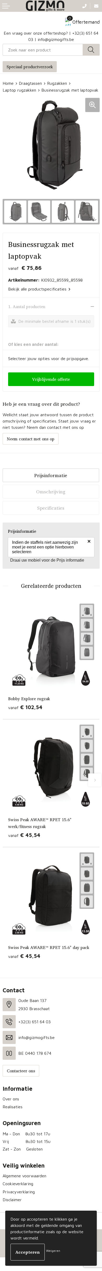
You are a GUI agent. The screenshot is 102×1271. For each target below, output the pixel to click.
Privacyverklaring (19, 1191)
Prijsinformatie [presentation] (50, 475)
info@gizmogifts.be (56, 39)
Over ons (11, 1098)
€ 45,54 (24, 835)
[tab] (51, 475)
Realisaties (12, 1106)
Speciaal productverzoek (30, 66)
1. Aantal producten (26, 306)
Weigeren (53, 1251)
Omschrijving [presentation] (50, 491)
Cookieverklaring (18, 1183)
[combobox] (43, 50)
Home (8, 83)
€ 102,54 (25, 707)
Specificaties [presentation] (50, 508)
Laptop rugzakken (19, 90)
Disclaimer (12, 1199)
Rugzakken (57, 83)
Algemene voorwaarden (24, 1175)
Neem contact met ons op (30, 438)
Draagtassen (30, 83)
